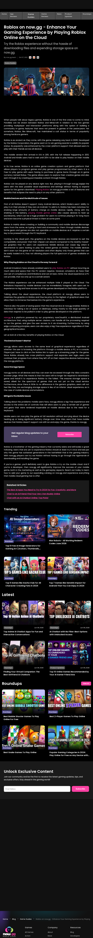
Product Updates (68, 15)
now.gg (7, 317)
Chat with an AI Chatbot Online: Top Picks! (27, 497)
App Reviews (13, 15)
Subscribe (69, 434)
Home (4, 14)
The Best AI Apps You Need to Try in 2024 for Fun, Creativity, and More (41, 489)
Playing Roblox (42, 189)
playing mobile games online (42, 212)
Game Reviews (44, 15)
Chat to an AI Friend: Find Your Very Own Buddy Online (33, 493)
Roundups (87, 14)
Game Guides (30, 16)
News (59, 14)
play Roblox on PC (61, 268)
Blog (14, 919)
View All (86, 683)
